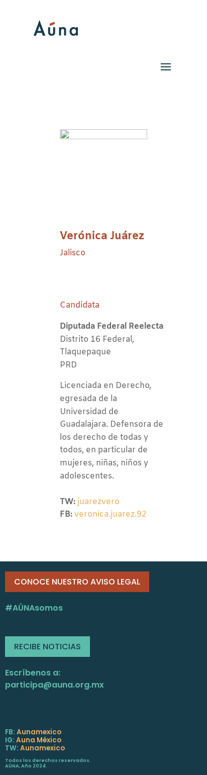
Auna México (38, 740)
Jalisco (72, 253)
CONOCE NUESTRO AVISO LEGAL (77, 582)
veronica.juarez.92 (110, 514)
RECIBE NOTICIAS (47, 646)
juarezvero (98, 502)
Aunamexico (39, 732)
